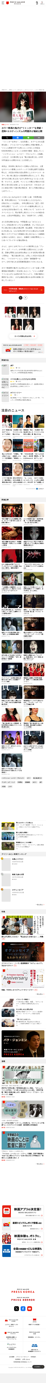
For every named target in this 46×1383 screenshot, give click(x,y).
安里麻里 (27, 782)
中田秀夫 (20, 782)
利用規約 (33, 1357)
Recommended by (31, 488)
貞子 (37, 203)
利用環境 (17, 1359)
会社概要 (11, 1357)
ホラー (29, 778)
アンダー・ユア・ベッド (8, 782)
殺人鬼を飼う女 (37, 778)
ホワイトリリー (16, 393)
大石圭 (3, 786)
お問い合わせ (26, 1359)
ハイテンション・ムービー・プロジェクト (13, 778)
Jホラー (35, 782)
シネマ (10, 786)
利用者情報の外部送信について (23, 1362)
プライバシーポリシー (22, 1357)
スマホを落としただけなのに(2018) (23, 379)
